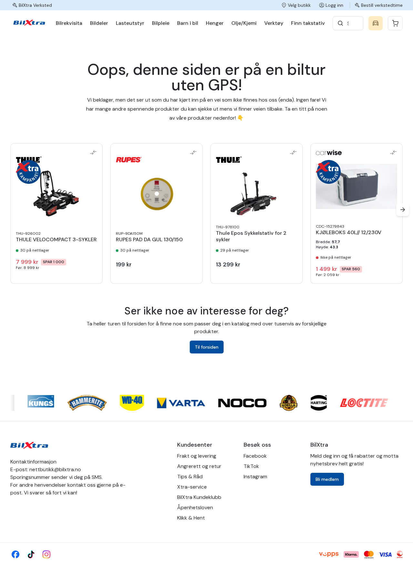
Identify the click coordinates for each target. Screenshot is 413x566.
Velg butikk (299, 5)
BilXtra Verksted (35, 5)
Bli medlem (327, 479)
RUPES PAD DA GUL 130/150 (149, 239)
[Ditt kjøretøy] (375, 23)
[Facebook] (15, 554)
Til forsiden (206, 347)
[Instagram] (46, 554)
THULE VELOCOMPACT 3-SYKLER (56, 239)
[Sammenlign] (93, 152)
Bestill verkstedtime (382, 5)
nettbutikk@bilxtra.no (55, 469)
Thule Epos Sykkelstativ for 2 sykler (251, 236)
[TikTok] (31, 554)
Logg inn (334, 5)
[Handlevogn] (395, 23)
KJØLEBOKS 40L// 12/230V (348, 232)
